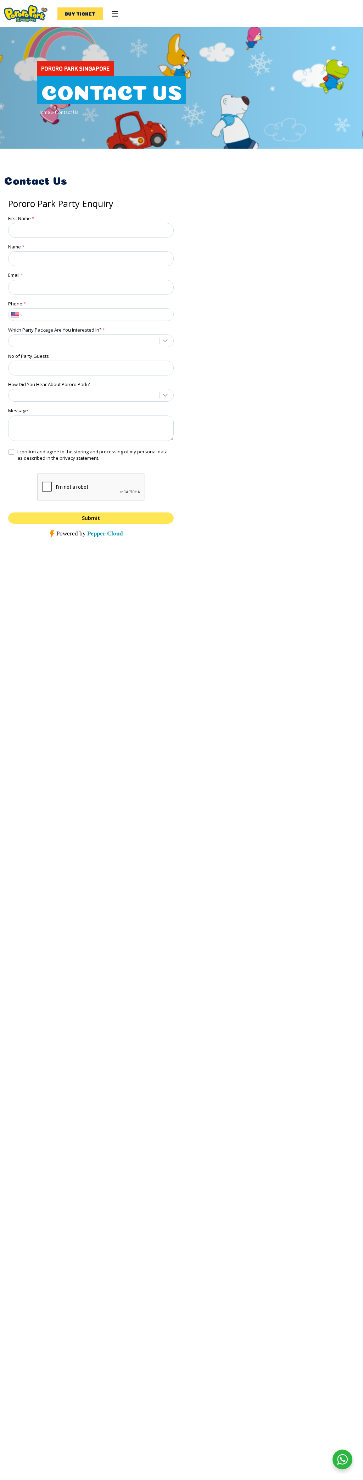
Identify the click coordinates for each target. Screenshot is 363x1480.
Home (43, 112)
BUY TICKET (80, 13)
